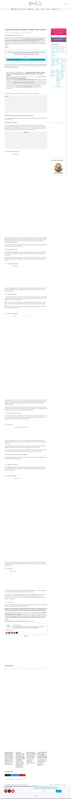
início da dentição (19, 440)
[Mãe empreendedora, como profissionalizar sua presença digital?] (58, 78)
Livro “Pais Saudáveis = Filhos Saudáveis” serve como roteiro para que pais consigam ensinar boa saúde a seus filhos (20, 756)
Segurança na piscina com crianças (57, 784)
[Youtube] (12, 633)
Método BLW (19, 779)
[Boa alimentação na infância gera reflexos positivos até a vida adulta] (9, 709)
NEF (35, 795)
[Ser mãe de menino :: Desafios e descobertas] (58, 61)
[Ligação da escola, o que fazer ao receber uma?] (58, 49)
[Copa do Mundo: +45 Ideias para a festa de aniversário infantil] (53, 62)
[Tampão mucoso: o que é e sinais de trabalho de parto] (53, 73)
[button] (65, 3)
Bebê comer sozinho (10, 779)
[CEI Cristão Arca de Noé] (58, 168)
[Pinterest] (9, 633)
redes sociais (31, 621)
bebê (39, 289)
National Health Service (20, 65)
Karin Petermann (16, 32)
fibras (16, 400)
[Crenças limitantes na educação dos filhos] (53, 51)
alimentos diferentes (32, 76)
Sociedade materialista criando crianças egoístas (16, 784)
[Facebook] (14, 633)
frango (12, 299)
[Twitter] (17, 633)
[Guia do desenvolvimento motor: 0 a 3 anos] (63, 49)
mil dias (28, 615)
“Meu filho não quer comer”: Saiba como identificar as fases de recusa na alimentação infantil (42, 755)
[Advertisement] (35, 19)
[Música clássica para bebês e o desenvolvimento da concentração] (63, 74)
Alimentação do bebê (27, 32)
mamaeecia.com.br (9, 629)
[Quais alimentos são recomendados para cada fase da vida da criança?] (31, 709)
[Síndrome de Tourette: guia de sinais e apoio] (63, 63)
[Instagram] (7, 633)
